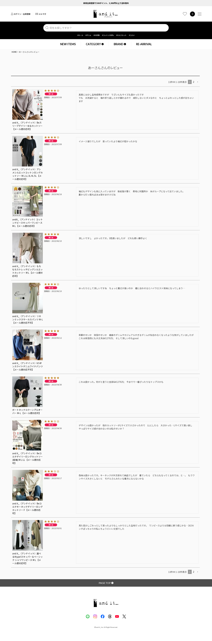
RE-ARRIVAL (144, 44)
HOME (14, 51)
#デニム (88, 35)
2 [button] (193, 81)
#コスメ (132, 35)
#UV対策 (97, 35)
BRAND (118, 44)
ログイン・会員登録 (22, 14)
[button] (197, 82)
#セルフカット (121, 35)
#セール (80, 35)
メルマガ (42, 14)
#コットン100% (108, 35)
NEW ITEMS (68, 44)
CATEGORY (93, 44)
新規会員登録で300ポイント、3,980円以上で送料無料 (106, 3)
